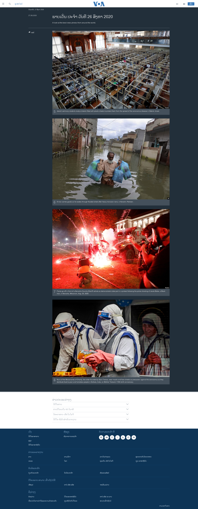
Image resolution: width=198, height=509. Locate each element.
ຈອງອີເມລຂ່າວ (104, 485)
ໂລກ (65, 461)
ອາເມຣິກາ (67, 457)
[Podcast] (128, 437)
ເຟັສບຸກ (30, 485)
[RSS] (123, 437)
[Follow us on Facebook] (101, 437)
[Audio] (177, 4)
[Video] (184, 4)
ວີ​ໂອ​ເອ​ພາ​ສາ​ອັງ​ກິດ (70, 497)
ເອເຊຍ (30, 461)
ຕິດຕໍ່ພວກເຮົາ (68, 473)
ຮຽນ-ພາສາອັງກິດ (141, 461)
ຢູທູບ (30, 440)
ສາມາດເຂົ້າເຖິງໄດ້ (105, 501)
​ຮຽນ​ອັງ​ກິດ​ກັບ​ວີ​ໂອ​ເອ (70, 501)
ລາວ (29, 457)
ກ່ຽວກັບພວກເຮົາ (33, 473)
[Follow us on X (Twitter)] (117, 437)
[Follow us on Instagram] (112, 437)
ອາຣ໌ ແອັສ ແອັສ (69, 485)
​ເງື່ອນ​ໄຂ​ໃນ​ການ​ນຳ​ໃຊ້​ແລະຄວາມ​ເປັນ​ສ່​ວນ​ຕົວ (42, 501)
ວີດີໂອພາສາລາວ (33, 436)
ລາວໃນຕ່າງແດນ (105, 457)
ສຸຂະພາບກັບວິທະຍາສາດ (143, 457)
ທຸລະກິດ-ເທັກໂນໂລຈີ (106, 461)
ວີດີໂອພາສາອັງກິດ (34, 445)
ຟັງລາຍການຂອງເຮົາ (70, 436)
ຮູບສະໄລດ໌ (18, 4)
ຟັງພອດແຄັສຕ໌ (104, 473)
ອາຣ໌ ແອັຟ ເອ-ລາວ (106, 497)
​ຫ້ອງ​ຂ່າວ (31, 497)
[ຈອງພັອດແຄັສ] (134, 437)
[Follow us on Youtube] (106, 437)
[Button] (31, 33)
